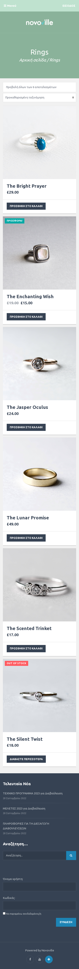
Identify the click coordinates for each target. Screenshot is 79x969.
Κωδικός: (9, 897)
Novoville (47, 950)
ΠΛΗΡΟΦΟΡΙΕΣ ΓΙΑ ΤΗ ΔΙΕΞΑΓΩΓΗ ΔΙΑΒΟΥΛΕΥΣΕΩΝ (26, 826)
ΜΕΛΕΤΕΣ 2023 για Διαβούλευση (24, 808)
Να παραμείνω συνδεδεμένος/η (23, 913)
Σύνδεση (66, 922)
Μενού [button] (11, 5)
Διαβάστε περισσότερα (26, 759)
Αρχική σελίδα (32, 60)
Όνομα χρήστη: (13, 879)
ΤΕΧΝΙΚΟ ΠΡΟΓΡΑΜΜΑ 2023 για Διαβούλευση (33, 793)
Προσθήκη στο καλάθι (26, 206)
